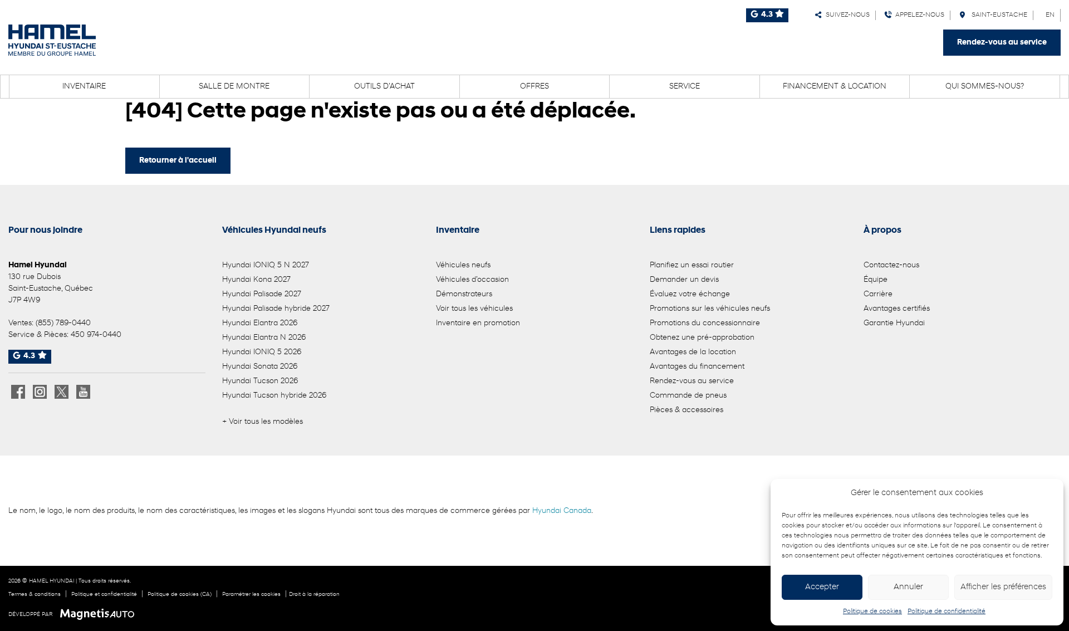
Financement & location (834, 86)
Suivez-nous (846, 15)
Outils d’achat (384, 86)
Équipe (875, 280)
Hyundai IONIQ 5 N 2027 (265, 265)
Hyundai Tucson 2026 (260, 381)
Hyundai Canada (561, 511)
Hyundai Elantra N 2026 (264, 338)
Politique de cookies (872, 611)
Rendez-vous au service (1002, 42)
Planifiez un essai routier (692, 265)
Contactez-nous (891, 265)
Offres (534, 86)
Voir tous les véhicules (474, 309)
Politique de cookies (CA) (180, 594)
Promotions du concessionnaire (705, 323)
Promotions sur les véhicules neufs (710, 309)
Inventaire (84, 86)
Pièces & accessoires (686, 410)
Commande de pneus (688, 396)
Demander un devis (684, 280)
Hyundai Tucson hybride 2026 (274, 396)
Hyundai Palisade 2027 (261, 294)
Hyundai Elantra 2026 (259, 323)
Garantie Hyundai (894, 323)
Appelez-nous (918, 15)
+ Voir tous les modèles (262, 422)
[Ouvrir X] (61, 392)
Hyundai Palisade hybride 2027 (276, 309)
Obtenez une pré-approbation (702, 338)
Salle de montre (234, 86)
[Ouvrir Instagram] (40, 392)
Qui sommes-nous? (984, 86)
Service (684, 86)
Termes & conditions (34, 594)
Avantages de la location (693, 352)
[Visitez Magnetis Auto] (100, 614)
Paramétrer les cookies (251, 594)
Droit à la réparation (314, 594)
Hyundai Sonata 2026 (259, 367)
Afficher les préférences (1003, 587)
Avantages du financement (697, 367)
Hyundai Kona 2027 (256, 280)
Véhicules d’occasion (472, 280)
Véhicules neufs (463, 265)
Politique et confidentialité (104, 594)
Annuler (908, 587)
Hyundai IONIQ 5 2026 (261, 352)
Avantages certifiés (897, 309)
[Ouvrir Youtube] (83, 392)
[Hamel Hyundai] (52, 40)
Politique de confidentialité (946, 611)
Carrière (878, 294)
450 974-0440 (96, 335)
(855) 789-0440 (63, 323)
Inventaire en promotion (478, 323)
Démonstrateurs (464, 294)
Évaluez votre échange (690, 294)
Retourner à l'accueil (178, 160)
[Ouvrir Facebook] (18, 392)
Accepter (822, 587)
